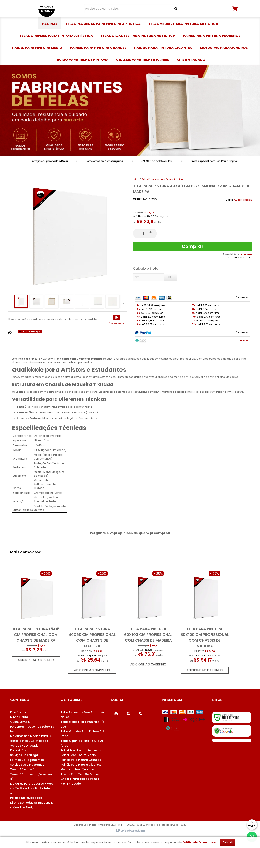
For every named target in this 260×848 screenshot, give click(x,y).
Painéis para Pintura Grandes (81, 760)
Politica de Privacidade (26, 798)
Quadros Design (243, 199)
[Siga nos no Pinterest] (140, 713)
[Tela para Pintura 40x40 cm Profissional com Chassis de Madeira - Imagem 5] (82, 301)
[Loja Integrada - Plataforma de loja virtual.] (130, 830)
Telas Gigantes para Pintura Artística (82, 743)
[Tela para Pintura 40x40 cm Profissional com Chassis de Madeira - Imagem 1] (21, 301)
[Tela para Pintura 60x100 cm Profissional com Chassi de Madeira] (148, 619)
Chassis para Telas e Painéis (80, 779)
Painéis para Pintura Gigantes (81, 764)
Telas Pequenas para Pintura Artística (162, 179)
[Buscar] (176, 9)
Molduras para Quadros (77, 769)
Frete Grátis (18, 750)
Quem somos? (20, 722)
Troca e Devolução (23, 769)
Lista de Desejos (31, 331)
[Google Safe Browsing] (231, 731)
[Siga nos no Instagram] (128, 713)
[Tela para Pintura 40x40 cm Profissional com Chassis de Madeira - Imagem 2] (36, 301)
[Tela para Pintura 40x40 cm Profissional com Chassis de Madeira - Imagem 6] (97, 301)
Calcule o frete (145, 268)
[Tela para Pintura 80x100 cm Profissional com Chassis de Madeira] (204, 622)
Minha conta (19, 717)
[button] (116, 319)
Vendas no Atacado (24, 745)
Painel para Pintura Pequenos (81, 750)
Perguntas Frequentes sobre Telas (32, 729)
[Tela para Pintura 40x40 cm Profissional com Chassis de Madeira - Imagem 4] (67, 301)
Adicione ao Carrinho (36, 660)
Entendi (228, 842)
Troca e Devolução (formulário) (31, 776)
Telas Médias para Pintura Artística (82, 724)
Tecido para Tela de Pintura (80, 774)
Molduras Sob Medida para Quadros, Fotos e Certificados (31, 738)
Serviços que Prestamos (27, 764)
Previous (11, 301)
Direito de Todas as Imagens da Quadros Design (31, 805)
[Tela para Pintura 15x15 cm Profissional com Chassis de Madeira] (36, 617)
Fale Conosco (20, 712)
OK (170, 277)
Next (124, 300)
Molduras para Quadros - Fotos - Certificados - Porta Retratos (32, 788)
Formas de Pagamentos (27, 760)
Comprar (192, 246)
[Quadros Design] (47, 8)
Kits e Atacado (71, 783)
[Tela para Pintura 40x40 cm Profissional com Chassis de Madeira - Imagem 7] (112, 301)
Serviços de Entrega (24, 755)
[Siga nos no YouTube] (116, 713)
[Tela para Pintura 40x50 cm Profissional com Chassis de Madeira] (92, 622)
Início (136, 179)
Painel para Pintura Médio (78, 755)
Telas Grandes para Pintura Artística (82, 733)
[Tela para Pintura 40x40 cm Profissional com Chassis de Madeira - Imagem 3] (51, 301)
